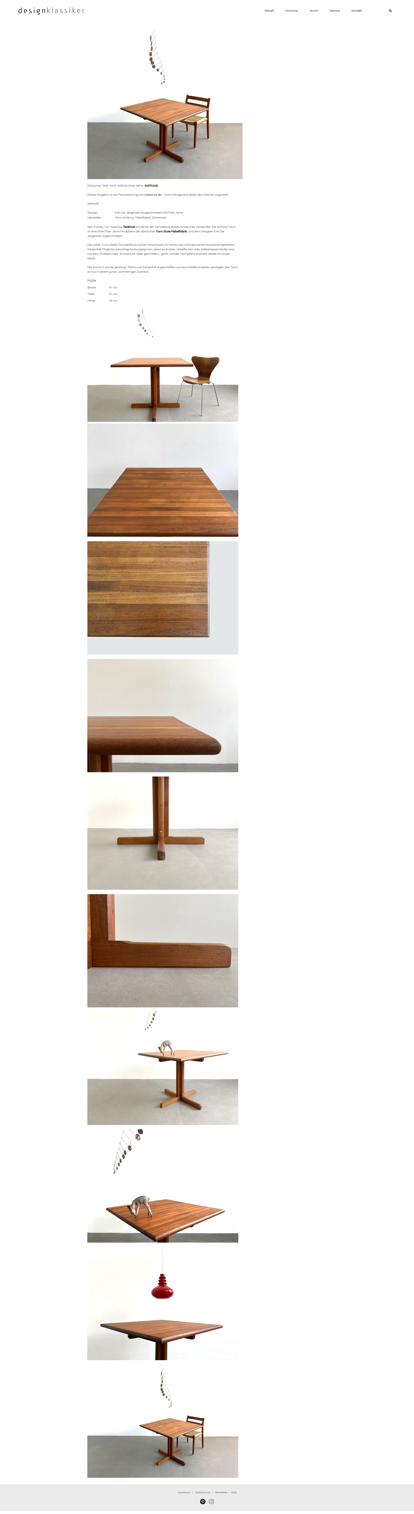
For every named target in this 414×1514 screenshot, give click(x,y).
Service (335, 10)
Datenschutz (203, 1492)
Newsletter (221, 1492)
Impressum (183, 1492)
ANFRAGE (151, 185)
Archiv (314, 10)
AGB (234, 1492)
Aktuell (269, 10)
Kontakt (356, 10)
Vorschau (291, 10)
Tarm (171, 231)
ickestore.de (152, 194)
